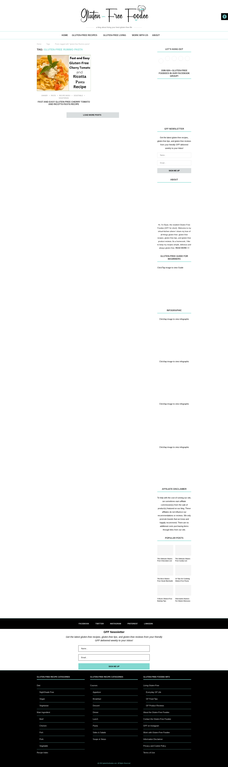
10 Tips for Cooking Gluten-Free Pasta (182, 580)
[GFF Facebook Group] (174, 102)
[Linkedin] (187, 61)
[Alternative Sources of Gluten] (174, 337)
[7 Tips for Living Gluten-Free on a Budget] (174, 380)
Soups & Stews (99, 739)
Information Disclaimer (153, 739)
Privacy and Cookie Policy (154, 746)
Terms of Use (149, 752)
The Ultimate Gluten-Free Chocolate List (165, 560)
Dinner (44, 96)
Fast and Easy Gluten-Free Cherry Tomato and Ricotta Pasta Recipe (64, 103)
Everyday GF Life (153, 692)
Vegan (42, 699)
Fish (41, 732)
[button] (224, 16)
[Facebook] (161, 61)
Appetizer (97, 692)
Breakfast (97, 699)
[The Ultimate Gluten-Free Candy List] (183, 550)
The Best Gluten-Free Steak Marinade (165, 580)
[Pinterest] (181, 61)
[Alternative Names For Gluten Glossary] (183, 590)
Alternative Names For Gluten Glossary (182, 600)
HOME (65, 35)
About (156, 35)
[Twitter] (168, 61)
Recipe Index (64, 96)
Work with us (140, 35)
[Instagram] (174, 61)
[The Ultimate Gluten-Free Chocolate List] (165, 550)
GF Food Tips (152, 699)
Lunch (95, 719)
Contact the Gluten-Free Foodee (157, 719)
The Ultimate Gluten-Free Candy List (183, 560)
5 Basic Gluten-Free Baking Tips (164, 600)
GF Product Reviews (155, 705)
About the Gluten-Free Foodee (156, 712)
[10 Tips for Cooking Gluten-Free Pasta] (183, 570)
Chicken (43, 726)
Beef (41, 719)
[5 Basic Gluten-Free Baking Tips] (165, 590)
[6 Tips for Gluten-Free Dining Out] (174, 466)
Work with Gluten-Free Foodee (156, 732)
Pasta (53, 96)
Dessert (96, 705)
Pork (41, 739)
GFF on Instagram (151, 726)
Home (39, 44)
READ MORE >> (182, 248)
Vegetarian (64, 98)
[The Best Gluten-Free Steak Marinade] (165, 570)
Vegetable (78, 96)
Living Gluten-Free (151, 685)
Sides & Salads (99, 732)
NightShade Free (46, 692)
